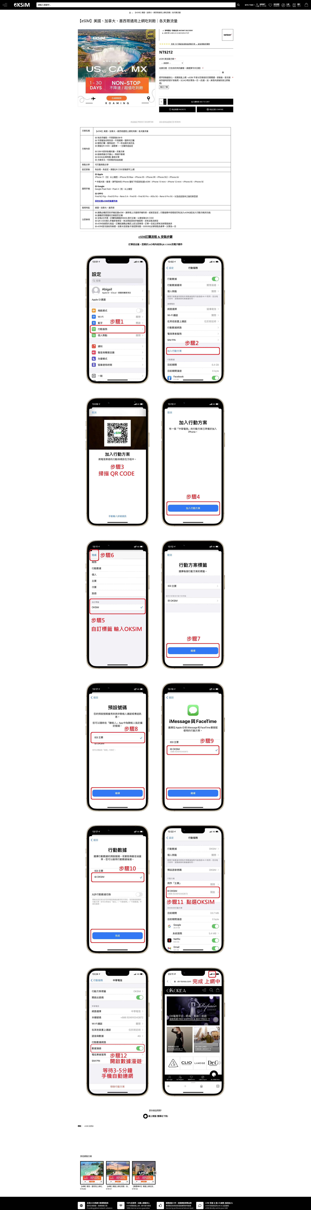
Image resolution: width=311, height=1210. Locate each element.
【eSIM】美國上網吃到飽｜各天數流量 (118, 1186)
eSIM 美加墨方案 (166, 59)
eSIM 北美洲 (88, 1126)
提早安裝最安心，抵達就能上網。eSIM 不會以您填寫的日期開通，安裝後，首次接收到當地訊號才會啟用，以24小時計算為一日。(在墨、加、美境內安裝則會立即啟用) (194, 80)
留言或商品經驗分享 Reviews (170, 122)
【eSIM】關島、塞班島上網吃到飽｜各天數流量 (92, 1186)
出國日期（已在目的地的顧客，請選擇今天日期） (180, 68)
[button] (80, 1173)
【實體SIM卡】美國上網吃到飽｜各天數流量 (144, 1186)
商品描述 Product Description (142, 122)
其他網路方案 (86, 1156)
